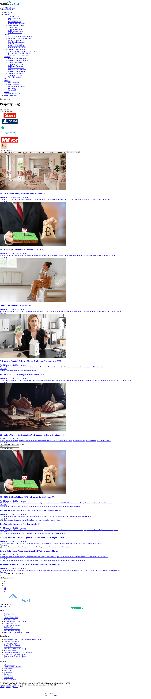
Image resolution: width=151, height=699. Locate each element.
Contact (6, 92)
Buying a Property (9, 152)
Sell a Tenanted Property (16, 25)
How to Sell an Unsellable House (19, 53)
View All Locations (14, 77)
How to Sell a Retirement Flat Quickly (16, 632)
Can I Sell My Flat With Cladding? (19, 38)
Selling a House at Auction (17, 47)
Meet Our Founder (10, 679)
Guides (6, 35)
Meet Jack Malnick (14, 84)
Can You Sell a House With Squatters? (20, 36)
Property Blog (8, 668)
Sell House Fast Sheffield (16, 71)
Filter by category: (6, 150)
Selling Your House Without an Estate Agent (22, 51)
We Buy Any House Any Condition (15, 621)
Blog (5, 79)
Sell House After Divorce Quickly (15, 649)
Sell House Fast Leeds (15, 66)
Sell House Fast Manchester (17, 70)
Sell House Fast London (16, 68)
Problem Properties (48, 152)
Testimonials (12, 90)
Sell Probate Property (15, 44)
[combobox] (9, 109)
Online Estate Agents (15, 20)
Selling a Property (73, 152)
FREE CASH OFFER (7, 7)
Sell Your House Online (16, 29)
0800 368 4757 (10, 9)
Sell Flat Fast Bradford (15, 62)
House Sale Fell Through (16, 46)
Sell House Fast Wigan (15, 73)
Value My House (13, 16)
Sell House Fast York (15, 75)
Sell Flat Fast (12, 27)
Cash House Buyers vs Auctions (18, 55)
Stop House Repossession (16, 42)
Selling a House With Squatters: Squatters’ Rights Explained (23, 639)
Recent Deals (12, 88)
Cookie (15, 687)
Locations (7, 57)
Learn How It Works (51, 695)
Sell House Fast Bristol (15, 64)
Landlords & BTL (22, 152)
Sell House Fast (9, 614)
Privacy (8, 687)
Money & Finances (34, 152)
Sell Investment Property (16, 31)
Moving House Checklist (16, 40)
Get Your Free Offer (7, 111)
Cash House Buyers (14, 18)
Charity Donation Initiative (17, 86)
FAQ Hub (7, 670)
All (1, 152)
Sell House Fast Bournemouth (18, 60)
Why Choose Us (13, 82)
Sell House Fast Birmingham (17, 58)
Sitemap (2, 687)
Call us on (12, 94)
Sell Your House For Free (16, 23)
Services (7, 14)
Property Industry (61, 152)
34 (5, 589)
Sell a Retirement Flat (15, 33)
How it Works (8, 12)
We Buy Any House (14, 22)
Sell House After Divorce (16, 49)
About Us (7, 81)
